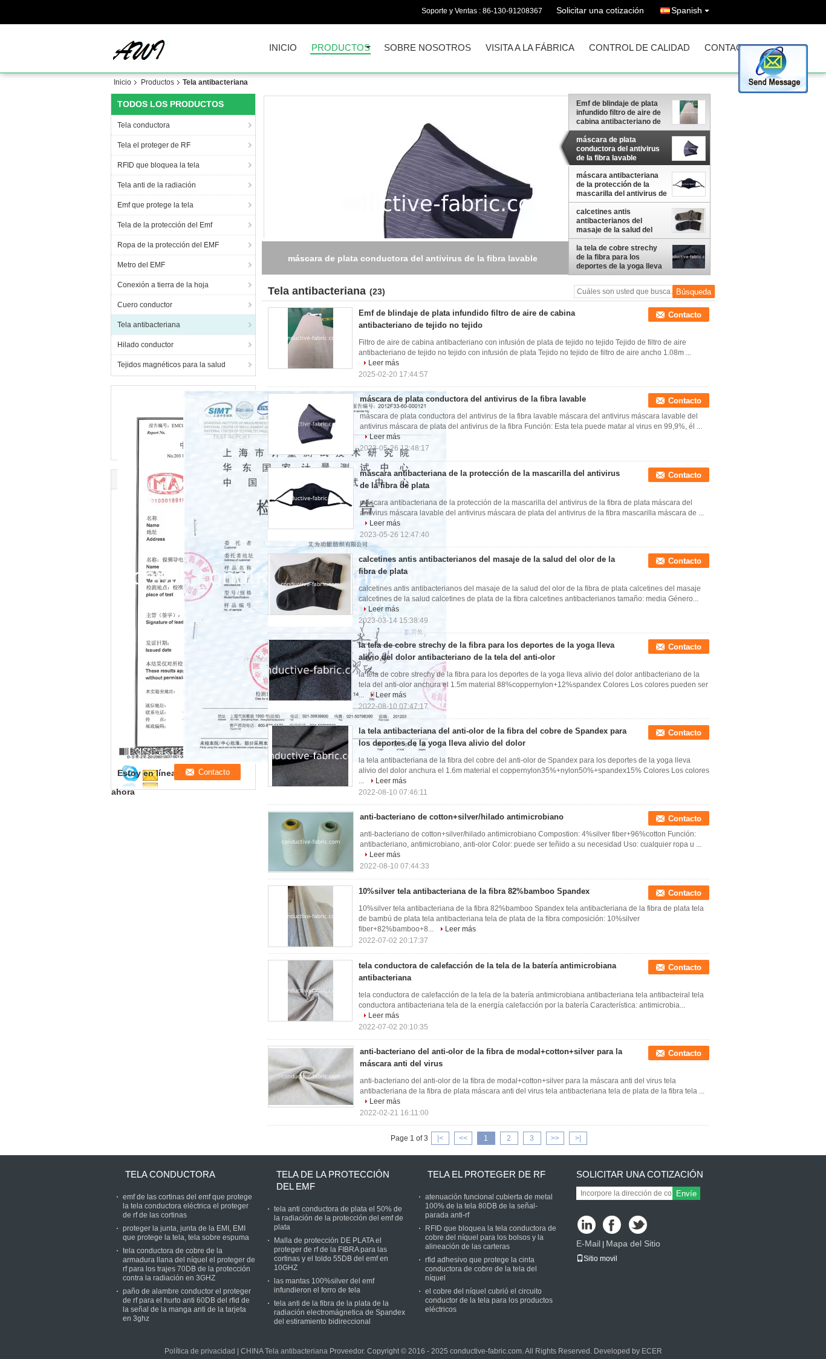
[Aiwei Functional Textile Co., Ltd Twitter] (638, 1225)
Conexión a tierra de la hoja (163, 285)
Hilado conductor (145, 345)
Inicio (283, 48)
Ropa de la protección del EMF (168, 245)
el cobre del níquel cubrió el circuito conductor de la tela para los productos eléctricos (489, 1300)
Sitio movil (600, 1258)
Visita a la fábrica (530, 48)
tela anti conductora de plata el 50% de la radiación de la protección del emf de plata (338, 1218)
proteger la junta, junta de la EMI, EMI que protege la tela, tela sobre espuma (186, 1233)
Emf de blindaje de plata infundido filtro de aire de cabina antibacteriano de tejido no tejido (618, 112)
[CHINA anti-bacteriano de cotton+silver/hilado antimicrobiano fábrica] (311, 842)
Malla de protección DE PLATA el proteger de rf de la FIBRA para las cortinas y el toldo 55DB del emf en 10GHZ (331, 1254)
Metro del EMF (141, 265)
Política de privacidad (199, 1351)
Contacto (729, 48)
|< (440, 1138)
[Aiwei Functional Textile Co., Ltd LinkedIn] (586, 1225)
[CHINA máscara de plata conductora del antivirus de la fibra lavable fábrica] (311, 424)
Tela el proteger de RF (153, 145)
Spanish (686, 10)
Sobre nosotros (427, 48)
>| (578, 1138)
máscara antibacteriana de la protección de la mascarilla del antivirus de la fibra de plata (621, 184)
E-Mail (588, 1243)
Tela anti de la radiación (156, 185)
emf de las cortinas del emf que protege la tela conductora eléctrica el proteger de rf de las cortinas (187, 1206)
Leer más (383, 363)
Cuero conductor (144, 305)
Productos (340, 48)
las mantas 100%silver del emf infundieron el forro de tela (324, 1285)
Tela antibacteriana (148, 325)
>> (555, 1138)
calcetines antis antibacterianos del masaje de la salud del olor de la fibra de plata (615, 220)
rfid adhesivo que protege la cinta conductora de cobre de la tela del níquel (481, 1269)
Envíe (686, 1193)
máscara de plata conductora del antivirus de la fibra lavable (618, 148)
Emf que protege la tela (155, 205)
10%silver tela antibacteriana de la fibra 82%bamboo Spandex (474, 891)
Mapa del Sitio (633, 1243)
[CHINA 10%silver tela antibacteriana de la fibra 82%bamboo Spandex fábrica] (310, 916)
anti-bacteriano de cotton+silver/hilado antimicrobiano (462, 816)
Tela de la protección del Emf (164, 225)
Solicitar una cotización (600, 10)
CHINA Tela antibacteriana (284, 1351)
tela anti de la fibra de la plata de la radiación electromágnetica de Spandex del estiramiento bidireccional (339, 1312)
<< (463, 1138)
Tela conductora (143, 125)
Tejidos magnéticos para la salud (171, 364)
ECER (652, 1351)
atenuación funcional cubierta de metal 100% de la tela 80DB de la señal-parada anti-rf (489, 1206)
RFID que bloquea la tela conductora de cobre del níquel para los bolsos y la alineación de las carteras (490, 1237)
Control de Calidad (639, 48)
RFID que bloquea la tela (158, 165)
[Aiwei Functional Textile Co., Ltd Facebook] (612, 1225)
